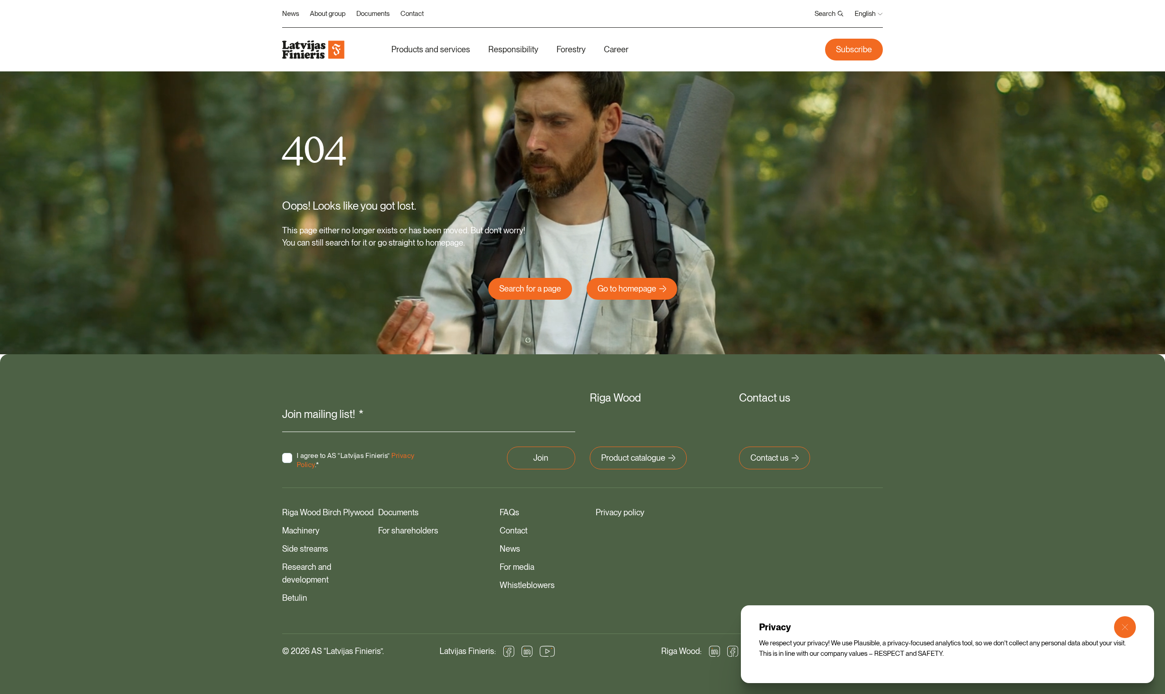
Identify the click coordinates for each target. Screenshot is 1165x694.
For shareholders (408, 530)
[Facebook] (508, 651)
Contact (412, 14)
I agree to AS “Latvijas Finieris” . (355, 460)
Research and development (306, 573)
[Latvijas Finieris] (313, 49)
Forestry (571, 49)
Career (616, 49)
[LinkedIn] (527, 651)
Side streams (305, 548)
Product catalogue (633, 458)
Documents (373, 14)
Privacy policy (620, 512)
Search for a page (530, 288)
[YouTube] (547, 651)
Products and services (430, 49)
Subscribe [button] (854, 49)
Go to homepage (627, 288)
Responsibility (513, 49)
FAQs (509, 512)
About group (327, 14)
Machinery (300, 530)
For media (517, 567)
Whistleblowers (527, 585)
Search (825, 14)
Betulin (294, 598)
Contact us (769, 458)
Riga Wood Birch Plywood (328, 512)
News (290, 14)
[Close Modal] (1125, 627)
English (865, 14)
